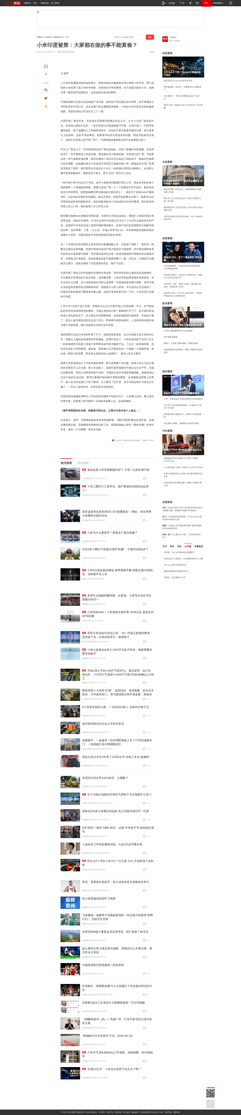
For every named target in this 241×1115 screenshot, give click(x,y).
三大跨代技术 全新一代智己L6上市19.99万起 (183, 467)
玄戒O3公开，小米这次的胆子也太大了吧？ (114, 1069)
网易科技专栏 (59, 37)
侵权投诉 (176, 1112)
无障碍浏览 (44, 3)
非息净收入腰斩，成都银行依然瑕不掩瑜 (181, 423)
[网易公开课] (172, 3)
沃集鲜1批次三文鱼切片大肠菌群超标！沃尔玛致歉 (113, 1002)
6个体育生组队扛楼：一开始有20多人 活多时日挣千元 (115, 707)
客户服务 (126, 1112)
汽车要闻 (167, 430)
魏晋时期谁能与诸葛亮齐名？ (176, 571)
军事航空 (198, 546)
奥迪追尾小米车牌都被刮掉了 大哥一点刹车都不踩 (118, 469)
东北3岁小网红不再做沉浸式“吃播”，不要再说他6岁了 (115, 549)
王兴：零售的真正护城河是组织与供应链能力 (183, 399)
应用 (35, 3)
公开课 (187, 546)
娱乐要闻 (167, 303)
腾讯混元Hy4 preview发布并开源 (178, 80)
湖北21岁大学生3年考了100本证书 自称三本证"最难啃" (116, 756)
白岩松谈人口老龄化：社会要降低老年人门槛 (183, 559)
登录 (206, 3)
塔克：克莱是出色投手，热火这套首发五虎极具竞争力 (115, 881)
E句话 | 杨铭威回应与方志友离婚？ (179, 331)
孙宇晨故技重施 (170, 337)
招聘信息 (118, 1112)
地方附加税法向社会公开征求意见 (103, 723)
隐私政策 (135, 1112)
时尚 (172, 546)
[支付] (190, 3)
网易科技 (48, 37)
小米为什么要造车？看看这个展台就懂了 (112, 532)
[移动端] (164, 3)
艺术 (165, 546)
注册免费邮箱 (218, 3)
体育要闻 (167, 238)
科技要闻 (167, 53)
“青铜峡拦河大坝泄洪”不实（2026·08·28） (108, 1035)
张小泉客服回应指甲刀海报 (99, 898)
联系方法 (110, 1112)
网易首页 (27, 3)
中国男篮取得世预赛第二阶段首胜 (103, 965)
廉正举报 (168, 1112)
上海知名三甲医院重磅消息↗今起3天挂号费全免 (112, 844)
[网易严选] (182, 3)
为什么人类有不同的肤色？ (175, 565)
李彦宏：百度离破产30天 (174, 577)
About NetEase (91, 1112)
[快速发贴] (46, 66)
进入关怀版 (55, 3)
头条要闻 (167, 161)
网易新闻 (173, 37)
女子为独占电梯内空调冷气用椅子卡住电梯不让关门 (119, 794)
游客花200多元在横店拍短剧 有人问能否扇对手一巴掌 (115, 811)
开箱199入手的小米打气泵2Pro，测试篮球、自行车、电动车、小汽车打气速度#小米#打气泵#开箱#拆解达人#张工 (118, 674)
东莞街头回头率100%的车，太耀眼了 (105, 777)
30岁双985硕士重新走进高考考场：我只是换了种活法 (115, 931)
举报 (152, 52)
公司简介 (102, 1112)
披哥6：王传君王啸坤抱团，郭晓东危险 (181, 343)
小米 (63, 83)
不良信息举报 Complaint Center (152, 1112)
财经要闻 (167, 371)
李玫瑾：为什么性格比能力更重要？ (179, 552)
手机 (179, 546)
